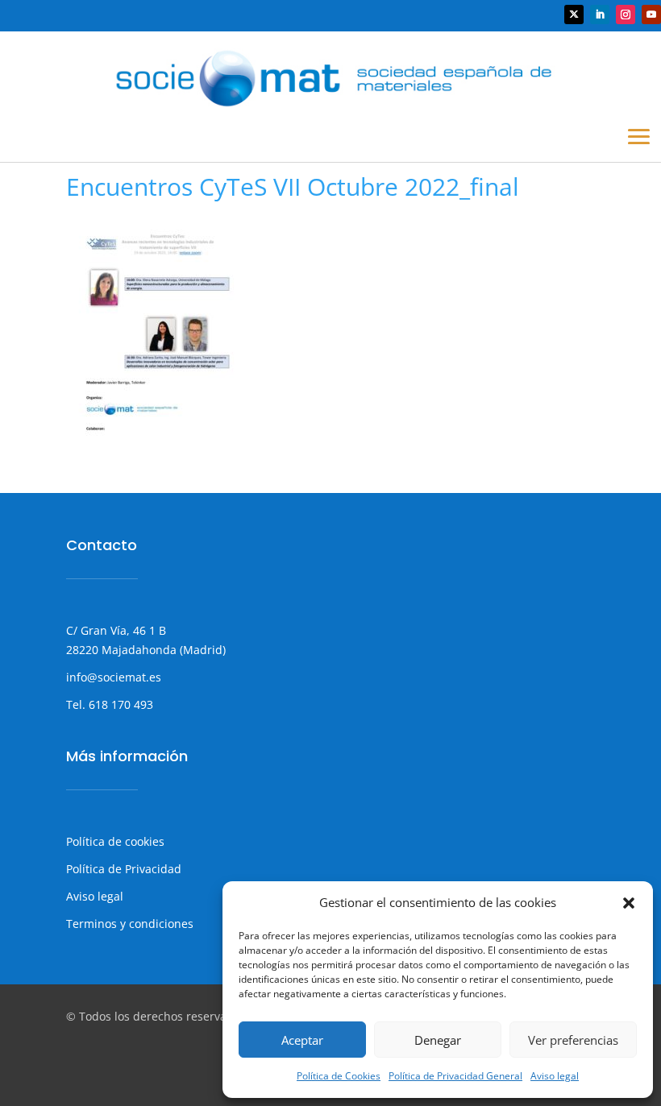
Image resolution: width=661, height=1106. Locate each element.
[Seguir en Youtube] (651, 14)
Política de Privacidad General (455, 1076)
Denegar (437, 1040)
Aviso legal (554, 1076)
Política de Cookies (338, 1076)
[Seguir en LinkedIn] (599, 14)
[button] (629, 903)
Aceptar (302, 1040)
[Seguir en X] (574, 14)
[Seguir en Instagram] (625, 14)
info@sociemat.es (113, 677)
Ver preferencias (573, 1040)
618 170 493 (119, 704)
